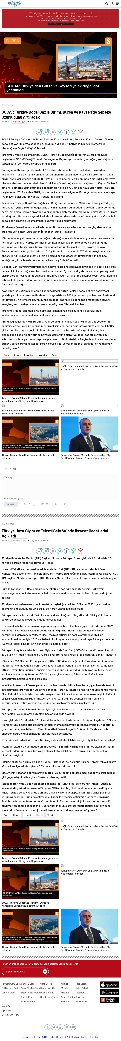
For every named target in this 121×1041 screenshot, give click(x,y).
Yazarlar (79, 992)
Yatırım (55, 355)
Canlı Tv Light (8, 992)
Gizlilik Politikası (49, 1037)
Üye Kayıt (6, 1010)
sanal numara (28, 1001)
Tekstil (50, 815)
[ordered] (42, 504)
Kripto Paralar (68, 997)
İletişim (37, 1037)
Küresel (39, 815)
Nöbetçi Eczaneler (30, 992)
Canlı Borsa (46, 983)
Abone (6, 355)
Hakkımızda (27, 1037)
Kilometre (42, 355)
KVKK (68, 1037)
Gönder (11, 504)
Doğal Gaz (28, 355)
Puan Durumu (47, 992)
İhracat (27, 815)
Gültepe (16, 815)
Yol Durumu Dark (10, 988)
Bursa (16, 355)
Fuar (6, 815)
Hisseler (65, 992)
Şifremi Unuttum (10, 1014)
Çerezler (61, 1037)
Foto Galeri (80, 983)
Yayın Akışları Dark (30, 988)
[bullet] (47, 504)
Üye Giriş (6, 1005)
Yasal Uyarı (94, 1037)
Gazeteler (80, 997)
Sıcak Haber (81, 1001)
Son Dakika (26, 997)
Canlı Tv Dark (27, 983)
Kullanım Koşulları (80, 1037)
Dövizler (65, 988)
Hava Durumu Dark (11, 983)
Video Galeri (81, 988)
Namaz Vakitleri (48, 988)
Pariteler (65, 1001)
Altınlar (64, 983)
